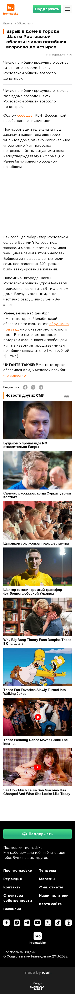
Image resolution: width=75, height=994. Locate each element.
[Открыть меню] (67, 9)
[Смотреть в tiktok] (58, 923)
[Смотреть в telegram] (27, 923)
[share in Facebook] (25, 387)
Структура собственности (17, 898)
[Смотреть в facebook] (6, 923)
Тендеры (47, 871)
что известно (14, 375)
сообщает (25, 115)
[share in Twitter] (33, 387)
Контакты (12, 887)
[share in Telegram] (41, 387)
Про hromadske (17, 871)
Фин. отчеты (51, 887)
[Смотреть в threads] (68, 923)
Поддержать (47, 9)
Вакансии (12, 909)
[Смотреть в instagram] (17, 923)
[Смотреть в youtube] (37, 923)
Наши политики (54, 896)
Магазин (47, 879)
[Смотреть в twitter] (48, 923)
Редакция (12, 879)
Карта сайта (50, 904)
